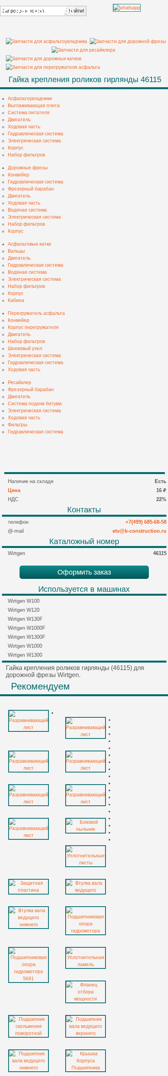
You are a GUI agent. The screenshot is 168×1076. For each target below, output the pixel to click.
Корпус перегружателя (33, 327)
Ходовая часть (24, 126)
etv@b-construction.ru (139, 531)
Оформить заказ (84, 572)
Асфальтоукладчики (30, 98)
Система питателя (29, 112)
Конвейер (18, 175)
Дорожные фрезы (28, 168)
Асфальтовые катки (29, 244)
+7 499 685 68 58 (38, 10)
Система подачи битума (35, 403)
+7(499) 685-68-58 (145, 522)
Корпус (15, 148)
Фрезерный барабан (31, 189)
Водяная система (27, 210)
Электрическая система (34, 141)
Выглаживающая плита (34, 105)
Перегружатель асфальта (36, 313)
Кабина (16, 300)
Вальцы (16, 251)
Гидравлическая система (35, 134)
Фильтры (17, 425)
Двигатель (19, 119)
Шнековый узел (25, 348)
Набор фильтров (26, 155)
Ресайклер (19, 382)
